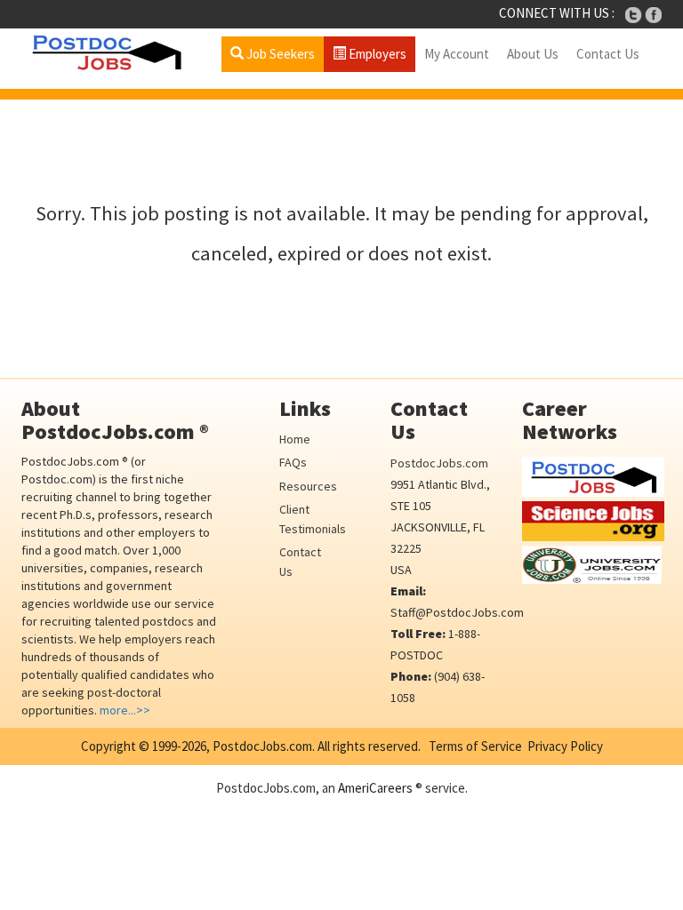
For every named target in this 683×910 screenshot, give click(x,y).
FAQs (293, 462)
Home (294, 439)
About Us (532, 53)
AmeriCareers (375, 787)
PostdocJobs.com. (262, 746)
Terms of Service (475, 746)
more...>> (125, 710)
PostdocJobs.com (439, 463)
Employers (376, 53)
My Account (456, 53)
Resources (308, 486)
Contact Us (607, 53)
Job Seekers (279, 53)
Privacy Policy (565, 746)
